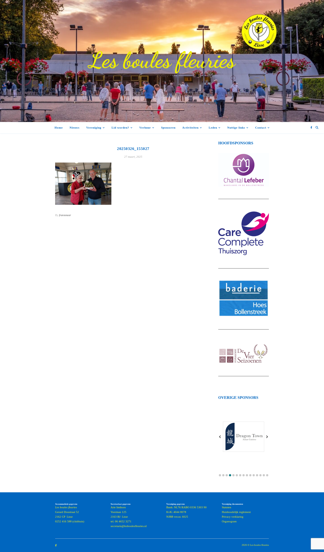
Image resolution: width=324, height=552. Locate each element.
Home (59, 127)
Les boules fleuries (162, 60)
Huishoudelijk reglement (236, 512)
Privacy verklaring (232, 516)
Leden (213, 127)
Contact (260, 127)
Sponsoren (168, 127)
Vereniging (93, 127)
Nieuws (75, 127)
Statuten (226, 507)
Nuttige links (236, 127)
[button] (220, 475)
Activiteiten (190, 127)
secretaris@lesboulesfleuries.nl (129, 526)
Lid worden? (120, 127)
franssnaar (65, 215)
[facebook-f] (311, 127)
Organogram (229, 521)
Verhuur (145, 127)
